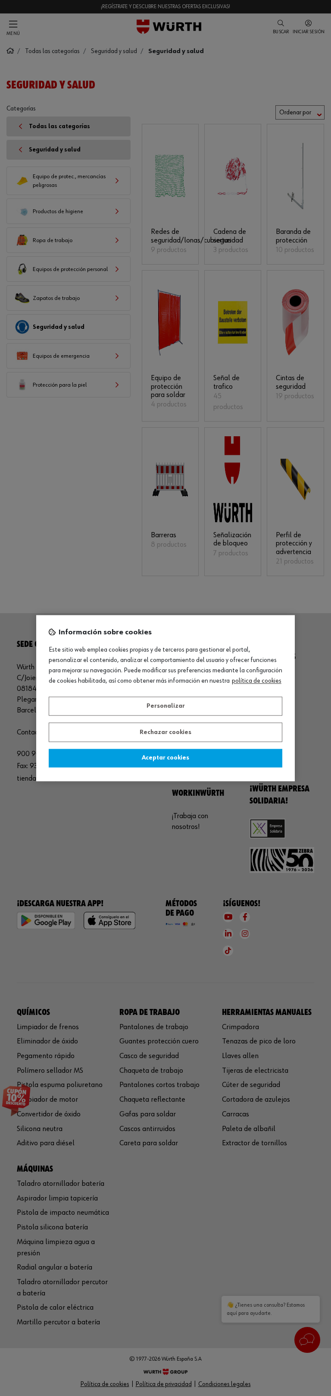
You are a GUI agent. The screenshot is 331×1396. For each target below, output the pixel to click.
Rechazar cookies (165, 732)
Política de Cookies (256, 681)
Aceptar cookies (165, 758)
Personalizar (166, 706)
